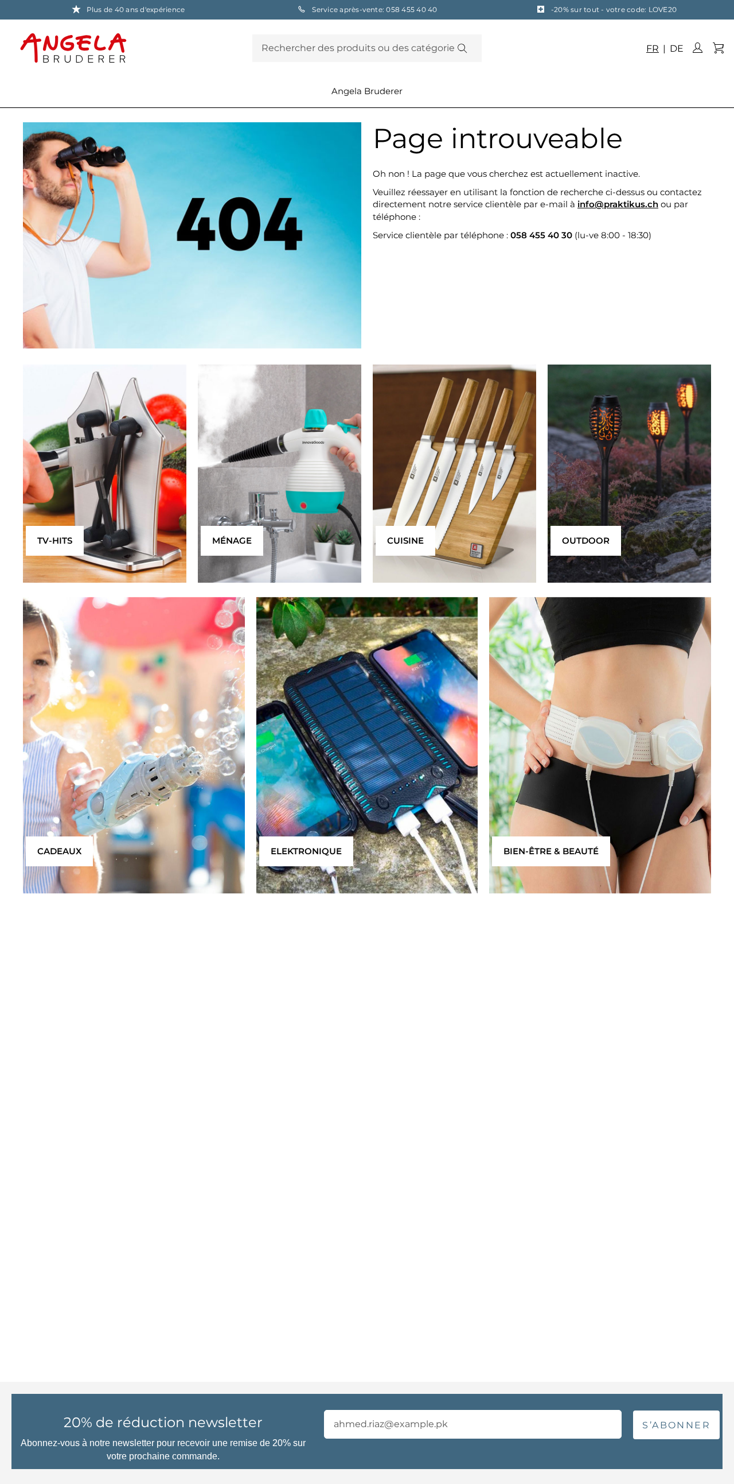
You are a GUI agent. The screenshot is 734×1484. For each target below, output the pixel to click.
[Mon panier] (718, 48)
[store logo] (133, 47)
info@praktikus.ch (617, 204)
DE (675, 48)
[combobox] (367, 48)
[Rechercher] (461, 48)
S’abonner (676, 1425)
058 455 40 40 (411, 9)
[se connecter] (697, 48)
